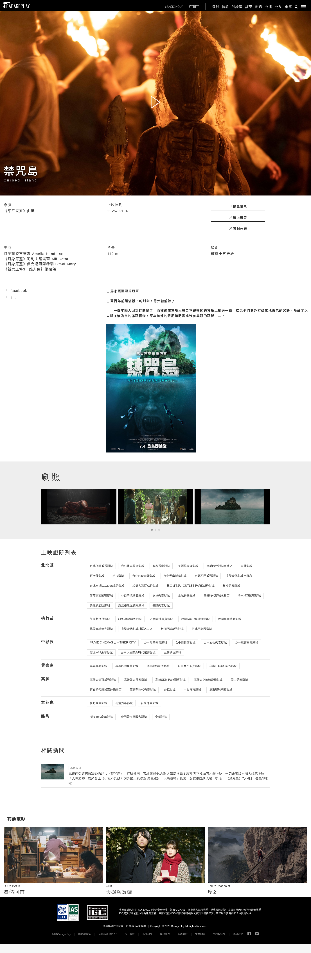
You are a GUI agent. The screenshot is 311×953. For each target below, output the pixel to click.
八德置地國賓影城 (161, 618)
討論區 (237, 7)
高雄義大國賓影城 (135, 679)
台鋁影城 (169, 689)
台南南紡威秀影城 (158, 666)
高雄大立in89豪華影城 (208, 679)
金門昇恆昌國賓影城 (134, 716)
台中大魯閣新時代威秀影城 (138, 652)
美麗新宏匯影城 (100, 605)
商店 (258, 7)
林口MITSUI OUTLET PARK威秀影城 (191, 585)
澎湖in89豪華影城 (101, 716)
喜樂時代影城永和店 (216, 595)
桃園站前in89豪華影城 (195, 618)
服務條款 (183, 934)
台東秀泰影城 (149, 703)
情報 (225, 7)
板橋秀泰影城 (231, 585)
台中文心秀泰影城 (215, 642)
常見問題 (200, 934)
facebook (16, 291)
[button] (302, 6)
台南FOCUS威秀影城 (223, 666)
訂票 (249, 7)
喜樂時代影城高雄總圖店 (105, 689)
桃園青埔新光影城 (101, 628)
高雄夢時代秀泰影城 (143, 689)
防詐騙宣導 (219, 934)
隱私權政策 (84, 934)
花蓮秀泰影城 (124, 703)
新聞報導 (147, 934)
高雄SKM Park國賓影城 (170, 679)
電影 (215, 7)
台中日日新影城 (185, 642)
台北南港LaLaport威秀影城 (107, 585)
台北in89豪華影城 (143, 575)
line (11, 298)
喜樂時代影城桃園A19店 (136, 628)
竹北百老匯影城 (202, 628)
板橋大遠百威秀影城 (145, 585)
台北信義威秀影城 (101, 565)
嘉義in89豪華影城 (126, 666)
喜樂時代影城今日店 (239, 575)
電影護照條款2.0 (107, 934)
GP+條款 (130, 934)
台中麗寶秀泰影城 (246, 642)
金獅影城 (161, 716)
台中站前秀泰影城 (155, 642)
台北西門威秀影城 (206, 575)
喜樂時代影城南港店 (219, 565)
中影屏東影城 (192, 689)
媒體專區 (165, 934)
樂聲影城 (246, 565)
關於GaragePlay (61, 934)
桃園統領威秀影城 (229, 618)
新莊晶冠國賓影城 (101, 595)
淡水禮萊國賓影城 (249, 595)
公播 (268, 7)
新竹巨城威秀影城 (172, 628)
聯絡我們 (238, 934)
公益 (278, 7)
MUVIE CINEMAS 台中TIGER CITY (113, 642)
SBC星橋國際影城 (130, 618)
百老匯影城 (97, 575)
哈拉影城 (118, 575)
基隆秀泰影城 (161, 605)
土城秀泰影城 (186, 595)
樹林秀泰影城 (161, 595)
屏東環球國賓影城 (220, 689)
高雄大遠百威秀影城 (103, 679)
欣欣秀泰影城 (161, 565)
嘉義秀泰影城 (98, 666)
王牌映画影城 (172, 652)
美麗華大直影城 (188, 565)
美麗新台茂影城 (100, 618)
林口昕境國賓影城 (132, 595)
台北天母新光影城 (174, 575)
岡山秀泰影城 (239, 679)
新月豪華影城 (98, 703)
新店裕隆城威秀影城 (131, 605)
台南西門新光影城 (189, 666)
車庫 (288, 7)
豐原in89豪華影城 (101, 652)
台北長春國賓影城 (132, 565)
